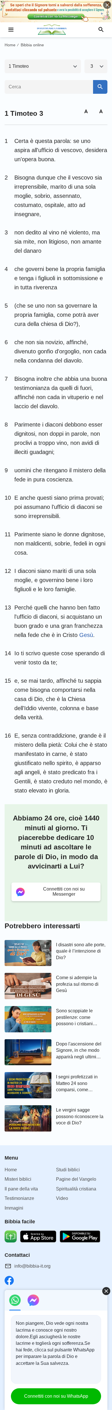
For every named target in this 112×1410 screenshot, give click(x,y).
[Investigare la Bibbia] (56, 29)
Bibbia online (32, 45)
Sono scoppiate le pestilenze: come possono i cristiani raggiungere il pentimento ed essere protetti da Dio (78, 1017)
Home (10, 45)
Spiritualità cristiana (76, 1188)
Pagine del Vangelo (76, 1179)
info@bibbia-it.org (32, 1266)
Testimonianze (19, 1198)
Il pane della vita (21, 1188)
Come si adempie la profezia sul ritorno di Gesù (77, 984)
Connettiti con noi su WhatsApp (56, 1396)
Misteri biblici (18, 1179)
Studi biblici (68, 1169)
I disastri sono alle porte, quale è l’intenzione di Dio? (80, 951)
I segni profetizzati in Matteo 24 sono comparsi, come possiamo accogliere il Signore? (79, 1083)
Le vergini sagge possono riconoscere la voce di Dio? (79, 1116)
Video (62, 1198)
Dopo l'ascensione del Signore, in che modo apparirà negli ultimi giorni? (78, 1050)
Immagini (14, 1208)
